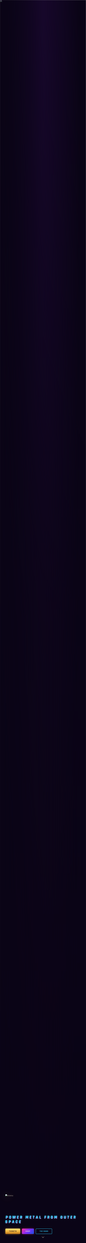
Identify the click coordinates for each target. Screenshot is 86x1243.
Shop (28, 1231)
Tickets (13, 1231)
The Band (44, 1231)
